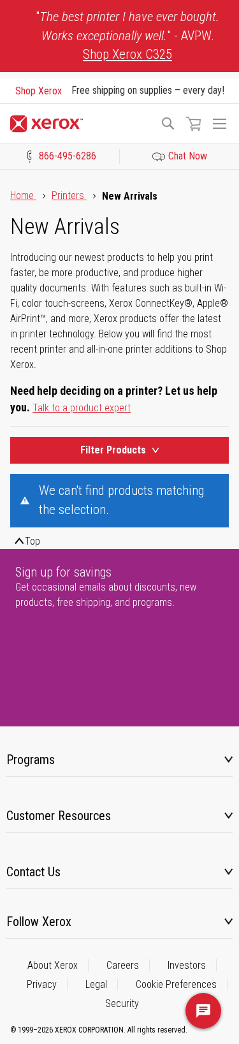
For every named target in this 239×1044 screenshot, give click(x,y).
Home (23, 195)
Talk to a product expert (82, 408)
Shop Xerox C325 (127, 54)
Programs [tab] (30, 759)
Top (32, 541)
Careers (122, 965)
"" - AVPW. (127, 35)
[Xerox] (79, 123)
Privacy (42, 984)
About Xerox (52, 965)
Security (122, 1003)
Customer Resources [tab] (58, 815)
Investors (187, 965)
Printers (69, 195)
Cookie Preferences (176, 984)
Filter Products (113, 450)
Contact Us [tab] (33, 871)
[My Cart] (193, 123)
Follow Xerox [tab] (38, 921)
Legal (96, 984)
